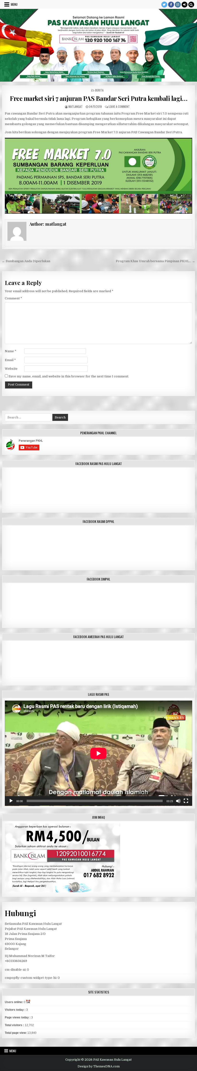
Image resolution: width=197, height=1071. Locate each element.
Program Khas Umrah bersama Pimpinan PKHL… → (155, 261)
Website (11, 368)
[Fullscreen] (186, 801)
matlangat (75, 106)
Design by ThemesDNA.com (99, 1066)
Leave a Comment (119, 106)
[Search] (191, 4)
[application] (98, 753)
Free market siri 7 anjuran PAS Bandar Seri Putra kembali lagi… (98, 98)
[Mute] (178, 801)
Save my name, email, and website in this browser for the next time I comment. (69, 376)
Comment (13, 298)
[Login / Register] (184, 4)
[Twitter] (164, 4)
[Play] (11, 801)
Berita (99, 90)
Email (10, 360)
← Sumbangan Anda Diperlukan (26, 261)
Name (10, 351)
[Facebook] (171, 4)
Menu (14, 4)
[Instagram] (178, 4)
